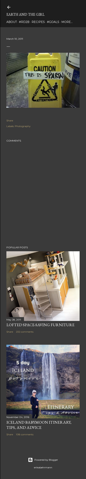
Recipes (38, 22)
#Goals (53, 22)
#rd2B (24, 22)
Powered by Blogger (46, 459)
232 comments (24, 331)
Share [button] (9, 120)
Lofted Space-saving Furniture (40, 324)
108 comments (24, 434)
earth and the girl (25, 14)
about (11, 22)
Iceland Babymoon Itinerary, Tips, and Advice (38, 425)
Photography (23, 126)
